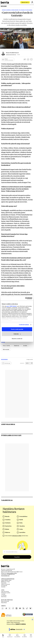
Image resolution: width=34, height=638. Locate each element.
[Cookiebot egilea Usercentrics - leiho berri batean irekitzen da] (25, 298)
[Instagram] (16, 608)
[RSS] (23, 608)
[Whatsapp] (2, 608)
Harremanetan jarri (5, 575)
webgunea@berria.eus (12, 573)
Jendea (25, 345)
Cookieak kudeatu (24, 324)
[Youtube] (20, 608)
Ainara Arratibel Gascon (12, 52)
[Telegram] (6, 608)
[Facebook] (13, 608)
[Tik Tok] (27, 608)
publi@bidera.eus (11, 574)
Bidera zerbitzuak (5, 601)
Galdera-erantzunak (5, 584)
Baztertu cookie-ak (17, 338)
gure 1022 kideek (11, 306)
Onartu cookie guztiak (17, 329)
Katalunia (16, 345)
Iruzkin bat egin (7, 363)
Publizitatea (3, 582)
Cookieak (3, 594)
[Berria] (5, 566)
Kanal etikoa (3, 596)
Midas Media (4, 602)
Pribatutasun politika (5, 592)
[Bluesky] (30, 608)
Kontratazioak (4, 585)
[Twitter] (9, 608)
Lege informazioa (5, 591)
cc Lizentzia (3, 595)
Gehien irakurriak (8, 424)
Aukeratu (16, 334)
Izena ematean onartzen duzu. (16, 535)
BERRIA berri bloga (5, 581)
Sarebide (3, 586)
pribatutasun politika (16, 535)
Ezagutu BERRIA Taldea (6, 580)
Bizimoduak (6, 349)
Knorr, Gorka (6, 345)
